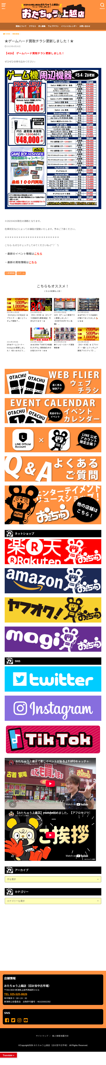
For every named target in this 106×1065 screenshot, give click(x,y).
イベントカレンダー (69, 26)
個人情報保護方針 (60, 1036)
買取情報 (11, 273)
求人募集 (41, 26)
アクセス (32, 26)
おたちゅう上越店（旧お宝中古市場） (51, 1045)
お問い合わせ (85, 26)
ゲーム (22, 273)
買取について (21, 26)
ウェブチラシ (53, 26)
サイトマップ (42, 1036)
